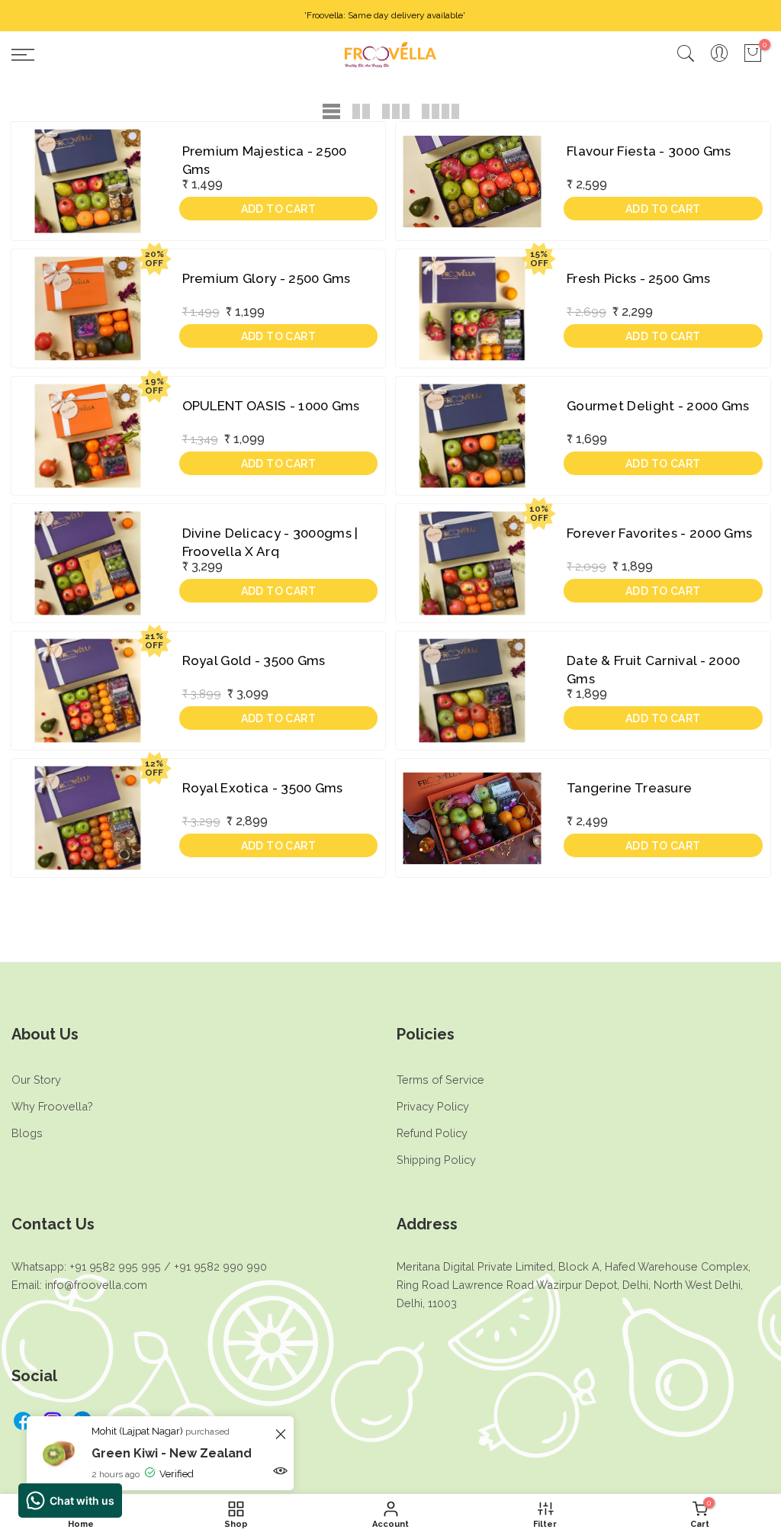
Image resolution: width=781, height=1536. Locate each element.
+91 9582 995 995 (115, 1266)
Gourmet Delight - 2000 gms (658, 405)
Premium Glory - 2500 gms (266, 278)
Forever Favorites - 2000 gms (659, 533)
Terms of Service (440, 1079)
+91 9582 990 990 (220, 1266)
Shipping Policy (436, 1159)
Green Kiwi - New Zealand (172, 1453)
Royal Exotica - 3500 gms (262, 787)
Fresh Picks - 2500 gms (639, 278)
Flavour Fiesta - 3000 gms (649, 151)
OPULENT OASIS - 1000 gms (271, 405)
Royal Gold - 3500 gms (254, 660)
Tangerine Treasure (629, 787)
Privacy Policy (433, 1106)
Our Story (36, 1079)
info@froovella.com (96, 1284)
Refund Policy (432, 1132)
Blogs (27, 1132)
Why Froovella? (52, 1106)
